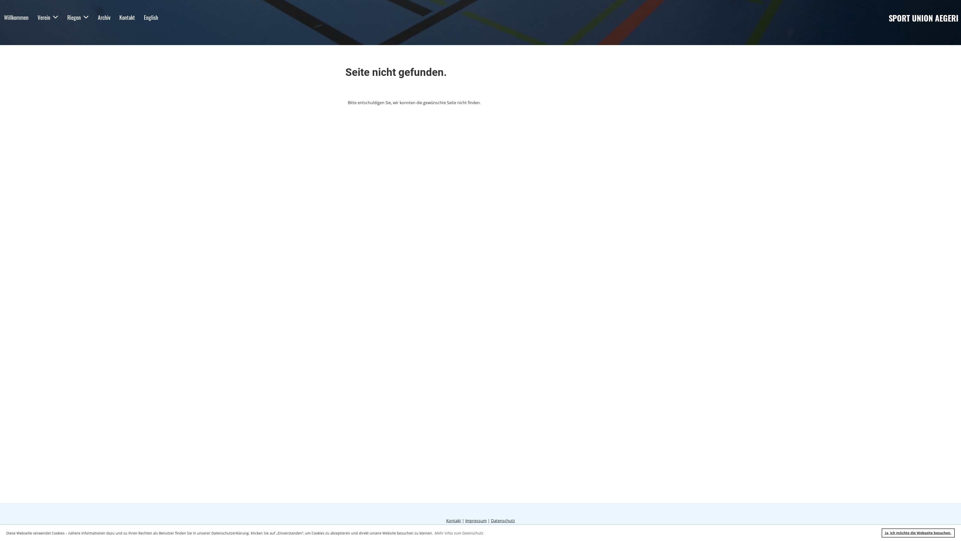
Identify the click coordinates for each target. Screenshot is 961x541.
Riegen (74, 17)
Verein (44, 17)
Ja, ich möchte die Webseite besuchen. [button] (918, 532)
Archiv (104, 17)
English (151, 17)
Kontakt (127, 17)
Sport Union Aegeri (923, 18)
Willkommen (16, 17)
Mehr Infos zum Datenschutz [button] (459, 533)
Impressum (476, 520)
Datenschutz (503, 520)
